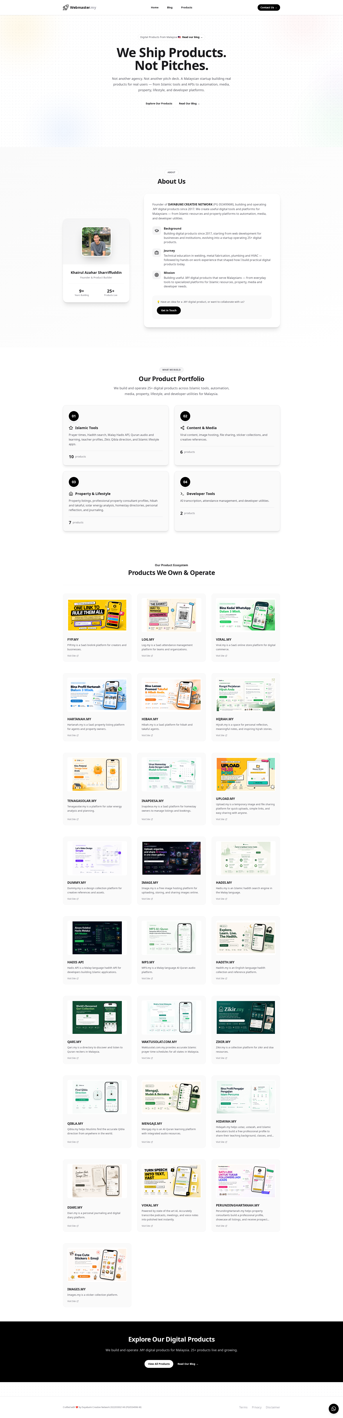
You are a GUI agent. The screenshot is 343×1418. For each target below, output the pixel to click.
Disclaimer (273, 1407)
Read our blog (192, 37)
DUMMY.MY (76, 882)
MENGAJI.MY (152, 1123)
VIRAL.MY (223, 639)
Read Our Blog (189, 103)
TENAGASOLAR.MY (81, 801)
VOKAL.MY (150, 1205)
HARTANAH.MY (79, 719)
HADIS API (75, 962)
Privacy (257, 1407)
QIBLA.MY (75, 1123)
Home (154, 7)
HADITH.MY (225, 962)
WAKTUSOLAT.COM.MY (159, 1042)
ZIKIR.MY (223, 1042)
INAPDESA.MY (153, 801)
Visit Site (71, 655)
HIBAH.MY (150, 719)
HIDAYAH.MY (226, 1121)
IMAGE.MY (150, 882)
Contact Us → (268, 7)
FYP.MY (73, 639)
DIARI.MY (74, 1207)
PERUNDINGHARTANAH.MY (237, 1205)
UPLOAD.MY (225, 798)
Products (186, 7)
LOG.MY (148, 639)
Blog (170, 7)
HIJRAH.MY (224, 719)
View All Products (159, 1364)
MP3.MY (148, 962)
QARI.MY (74, 1042)
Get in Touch (169, 310)
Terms (243, 1407)
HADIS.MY (224, 882)
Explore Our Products (159, 103)
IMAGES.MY (76, 1289)
